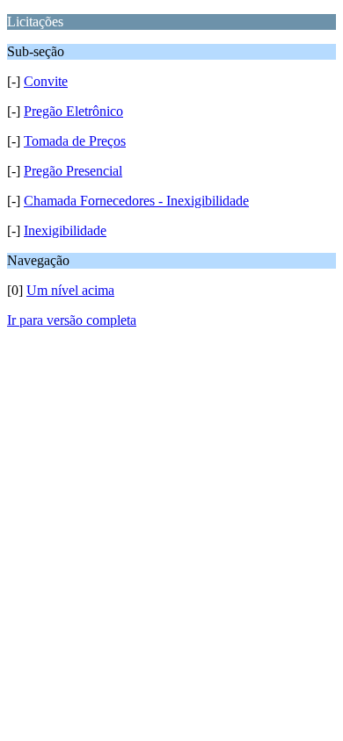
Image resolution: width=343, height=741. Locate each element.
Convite (46, 81)
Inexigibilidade (65, 230)
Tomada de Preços (75, 140)
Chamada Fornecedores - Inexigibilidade (136, 200)
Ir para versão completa (71, 320)
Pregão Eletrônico (73, 111)
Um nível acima (70, 290)
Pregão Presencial (73, 170)
